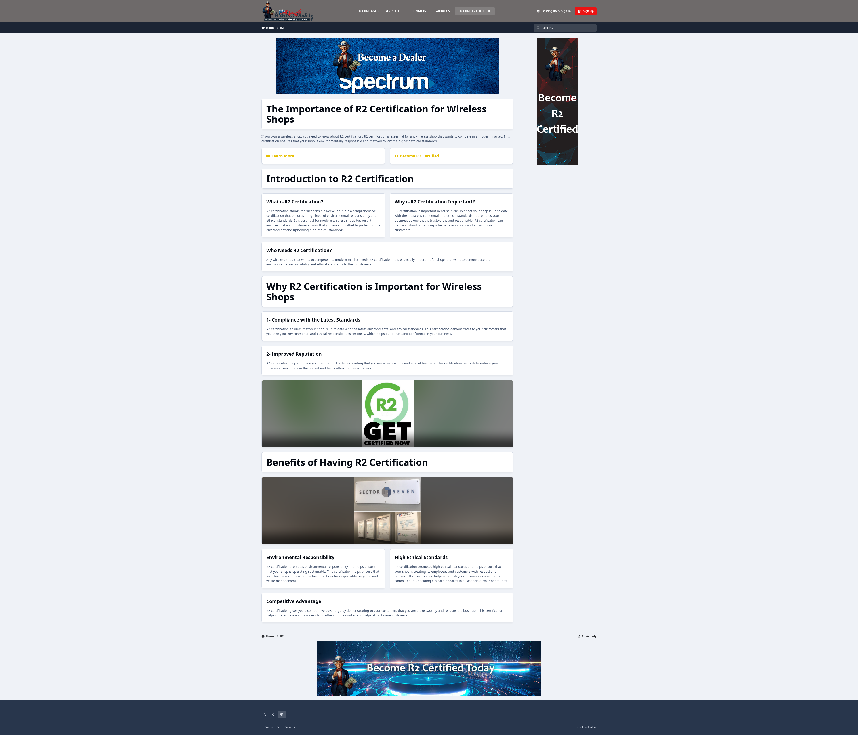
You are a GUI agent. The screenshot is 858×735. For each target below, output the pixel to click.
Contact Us (271, 727)
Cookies (289, 727)
